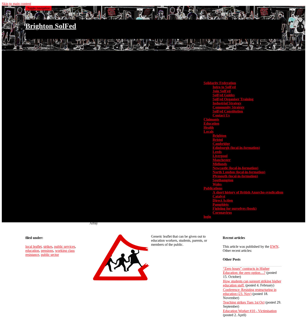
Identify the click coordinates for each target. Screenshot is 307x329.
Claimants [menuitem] (211, 119)
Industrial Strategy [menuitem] (227, 103)
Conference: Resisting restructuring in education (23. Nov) (249, 292)
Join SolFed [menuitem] (222, 91)
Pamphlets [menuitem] (221, 204)
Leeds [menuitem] (217, 152)
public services (64, 246)
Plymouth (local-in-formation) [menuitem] (235, 176)
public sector (50, 255)
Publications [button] (213, 188)
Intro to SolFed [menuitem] (224, 87)
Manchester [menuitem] (222, 160)
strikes (47, 246)
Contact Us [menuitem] (221, 115)
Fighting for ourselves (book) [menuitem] (234, 208)
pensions (47, 250)
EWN (274, 246)
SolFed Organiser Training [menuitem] (233, 99)
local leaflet (33, 246)
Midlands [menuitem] (220, 164)
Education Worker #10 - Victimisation (250, 311)
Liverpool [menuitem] (220, 156)
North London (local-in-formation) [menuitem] (239, 172)
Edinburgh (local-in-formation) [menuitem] (236, 148)
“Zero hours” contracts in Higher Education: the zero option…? (246, 271)
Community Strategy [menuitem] (229, 107)
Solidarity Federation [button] (220, 83)
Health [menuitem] (209, 127)
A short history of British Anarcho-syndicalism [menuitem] (248, 192)
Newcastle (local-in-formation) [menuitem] (235, 168)
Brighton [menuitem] (219, 135)
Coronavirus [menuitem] (222, 212)
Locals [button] (209, 131)
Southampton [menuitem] (223, 180)
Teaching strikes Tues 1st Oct (244, 302)
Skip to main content (16, 4)
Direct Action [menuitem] (223, 200)
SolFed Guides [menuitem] (224, 95)
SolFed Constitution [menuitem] (228, 111)
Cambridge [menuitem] (221, 144)
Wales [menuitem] (217, 184)
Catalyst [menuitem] (219, 196)
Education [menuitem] (211, 123)
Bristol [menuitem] (218, 140)
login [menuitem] (207, 217)
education (32, 250)
